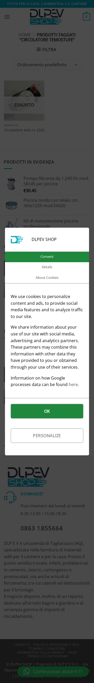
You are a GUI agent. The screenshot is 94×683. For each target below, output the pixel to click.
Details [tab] (47, 267)
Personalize (47, 435)
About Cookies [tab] (47, 277)
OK (47, 411)
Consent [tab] (47, 256)
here (73, 384)
